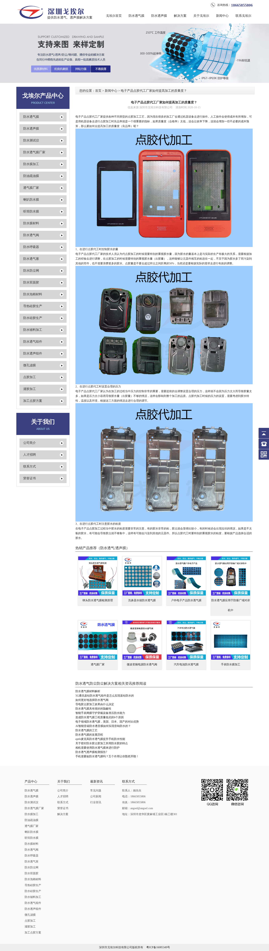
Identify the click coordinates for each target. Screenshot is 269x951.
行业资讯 (95, 802)
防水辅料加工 (32, 329)
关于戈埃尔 (201, 15)
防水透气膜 (136, 15)
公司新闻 (95, 796)
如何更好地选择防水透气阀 (92, 700)
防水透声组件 (32, 353)
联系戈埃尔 (243, 15)
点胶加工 (29, 377)
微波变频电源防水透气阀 (142, 664)
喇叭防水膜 (31, 199)
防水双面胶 (31, 282)
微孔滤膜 (29, 365)
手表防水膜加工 (230, 664)
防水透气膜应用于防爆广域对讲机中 (230, 605)
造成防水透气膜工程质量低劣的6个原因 (99, 717)
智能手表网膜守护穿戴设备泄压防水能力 (100, 713)
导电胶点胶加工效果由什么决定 (94, 704)
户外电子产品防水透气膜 (186, 600)
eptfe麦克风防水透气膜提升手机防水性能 (100, 739)
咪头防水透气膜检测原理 (98, 600)
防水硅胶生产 (32, 318)
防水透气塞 (31, 258)
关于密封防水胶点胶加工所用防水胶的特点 (101, 743)
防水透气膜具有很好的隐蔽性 (93, 708)
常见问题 (95, 790)
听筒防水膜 (31, 211)
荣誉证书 (29, 478)
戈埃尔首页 (114, 15)
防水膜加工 (31, 164)
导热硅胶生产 (32, 306)
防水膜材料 (31, 223)
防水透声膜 (159, 15)
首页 (98, 90)
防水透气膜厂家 (34, 152)
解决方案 (180, 15)
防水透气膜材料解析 (87, 691)
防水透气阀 (31, 235)
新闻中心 (222, 15)
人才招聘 (29, 454)
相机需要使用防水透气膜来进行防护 (97, 747)
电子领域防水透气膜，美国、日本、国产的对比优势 (107, 721)
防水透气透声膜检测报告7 (91, 752)
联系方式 (29, 466)
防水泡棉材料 (32, 294)
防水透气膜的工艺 (86, 730)
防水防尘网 (31, 270)
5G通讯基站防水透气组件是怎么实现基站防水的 (104, 695)
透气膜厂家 (31, 187)
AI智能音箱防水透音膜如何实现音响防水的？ (103, 726)
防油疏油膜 (31, 176)
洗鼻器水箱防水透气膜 (142, 600)
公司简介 (29, 442)
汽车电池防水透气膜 (186, 664)
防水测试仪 (31, 140)
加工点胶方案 (32, 400)
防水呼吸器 (31, 247)
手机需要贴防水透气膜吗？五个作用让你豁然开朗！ (107, 756)
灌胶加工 (29, 389)
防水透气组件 (32, 341)
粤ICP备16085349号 (158, 947)
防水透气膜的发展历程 (89, 734)
